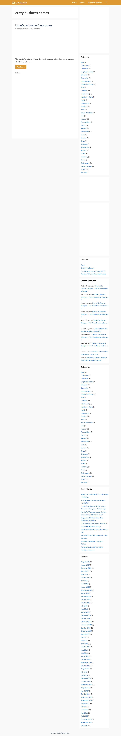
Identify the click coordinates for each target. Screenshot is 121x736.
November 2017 (86, 625)
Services (83, 138)
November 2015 (86, 662)
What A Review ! (20, 2)
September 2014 (86, 684)
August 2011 (85, 703)
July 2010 (84, 725)
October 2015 (85, 666)
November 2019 (86, 590)
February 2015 (86, 678)
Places (83, 125)
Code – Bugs (85, 65)
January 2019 (85, 599)
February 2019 (86, 596)
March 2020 (85, 584)
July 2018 (84, 606)
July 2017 (84, 637)
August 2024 (85, 562)
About (82, 3)
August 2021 (85, 571)
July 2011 (84, 707)
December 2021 (86, 568)
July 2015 (84, 672)
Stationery (84, 157)
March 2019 (85, 593)
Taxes (83, 160)
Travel (83, 169)
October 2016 (85, 647)
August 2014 (85, 688)
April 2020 (84, 581)
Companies (84, 69)
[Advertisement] (45, 42)
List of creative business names (33, 25)
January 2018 (85, 618)
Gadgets (84, 91)
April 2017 (84, 644)
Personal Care (85, 122)
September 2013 (86, 697)
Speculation (85, 147)
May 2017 (84, 640)
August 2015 (85, 669)
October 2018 (85, 603)
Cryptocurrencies (87, 72)
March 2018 (85, 612)
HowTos (84, 106)
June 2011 (84, 710)
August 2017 (85, 634)
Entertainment (86, 81)
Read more (21, 67)
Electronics (84, 78)
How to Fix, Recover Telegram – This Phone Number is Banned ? (94, 288)
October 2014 (85, 681)
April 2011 (84, 716)
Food (82, 87)
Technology (85, 163)
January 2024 (85, 565)
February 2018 (86, 615)
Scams (83, 135)
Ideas (83, 109)
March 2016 (85, 656)
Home (74, 3)
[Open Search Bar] (106, 2)
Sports (83, 154)
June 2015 (84, 675)
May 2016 (84, 653)
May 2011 (84, 713)
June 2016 (84, 650)
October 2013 (85, 694)
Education (84, 75)
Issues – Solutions (87, 113)
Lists (18, 73)
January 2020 (85, 587)
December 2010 (86, 719)
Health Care (85, 94)
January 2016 (85, 659)
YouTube (84, 172)
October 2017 (85, 628)
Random (83, 128)
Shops (83, 141)
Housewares (85, 103)
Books (83, 62)
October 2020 (85, 577)
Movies (83, 119)
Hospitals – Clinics (87, 97)
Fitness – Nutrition (87, 84)
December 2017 (86, 622)
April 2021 (84, 574)
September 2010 (86, 722)
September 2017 (86, 631)
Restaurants (85, 131)
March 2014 (85, 691)
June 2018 (84, 609)
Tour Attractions (86, 166)
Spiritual (83, 150)
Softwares (84, 144)
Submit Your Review (95, 3)
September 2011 (86, 700)
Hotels (83, 100)
